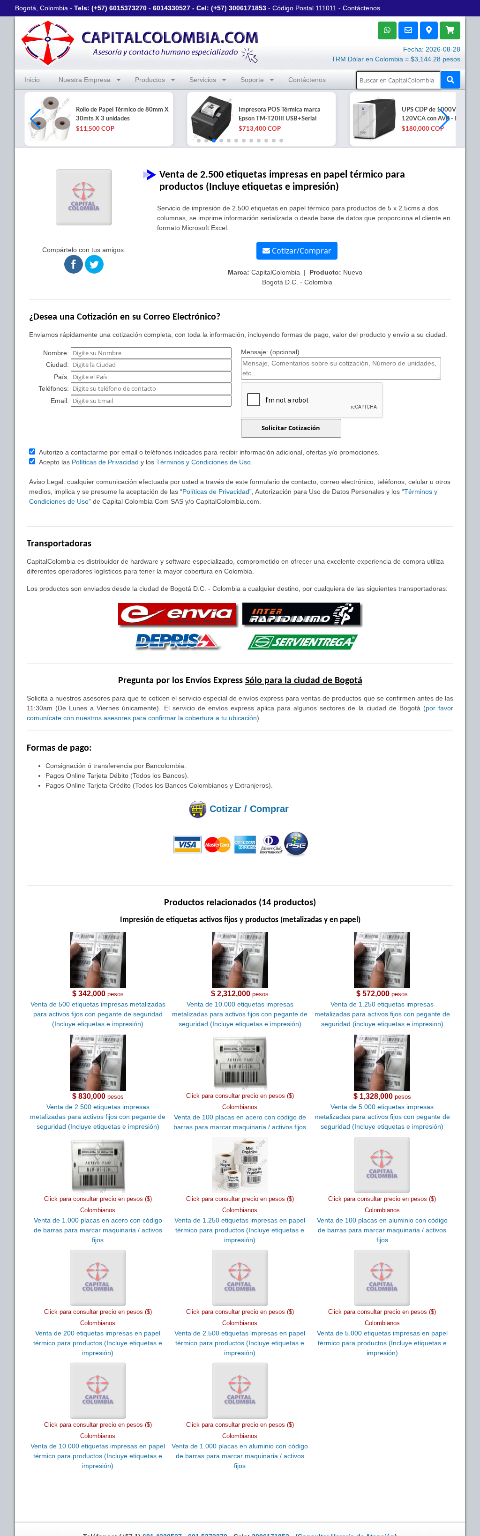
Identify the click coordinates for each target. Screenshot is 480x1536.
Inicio (32, 79)
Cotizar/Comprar (300, 251)
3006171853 (247, 8)
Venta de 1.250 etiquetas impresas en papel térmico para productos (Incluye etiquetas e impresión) (239, 1230)
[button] (444, 119)
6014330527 (171, 8)
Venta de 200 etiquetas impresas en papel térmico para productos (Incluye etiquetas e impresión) (97, 1343)
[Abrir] (47, 119)
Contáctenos (361, 8)
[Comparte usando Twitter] (94, 264)
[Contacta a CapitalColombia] (140, 41)
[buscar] (450, 80)
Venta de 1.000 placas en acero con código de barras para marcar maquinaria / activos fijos (98, 1230)
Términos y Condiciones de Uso (203, 462)
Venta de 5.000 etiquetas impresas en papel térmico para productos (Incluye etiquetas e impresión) (382, 1343)
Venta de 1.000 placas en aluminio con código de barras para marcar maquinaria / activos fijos (240, 1455)
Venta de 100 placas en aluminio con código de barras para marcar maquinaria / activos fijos (382, 1230)
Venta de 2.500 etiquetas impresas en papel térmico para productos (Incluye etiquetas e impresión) (239, 1343)
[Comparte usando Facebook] (73, 264)
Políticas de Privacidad (105, 462)
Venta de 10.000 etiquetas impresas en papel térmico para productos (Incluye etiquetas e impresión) (97, 1455)
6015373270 (128, 8)
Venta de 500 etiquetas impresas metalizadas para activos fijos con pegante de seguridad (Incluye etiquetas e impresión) (97, 1014)
